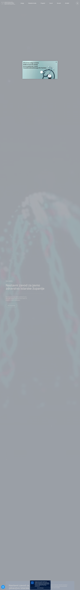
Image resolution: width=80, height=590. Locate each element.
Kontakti (67, 3)
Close (56, 62)
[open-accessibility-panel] (3, 587)
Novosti (59, 3)
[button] (22, 3)
